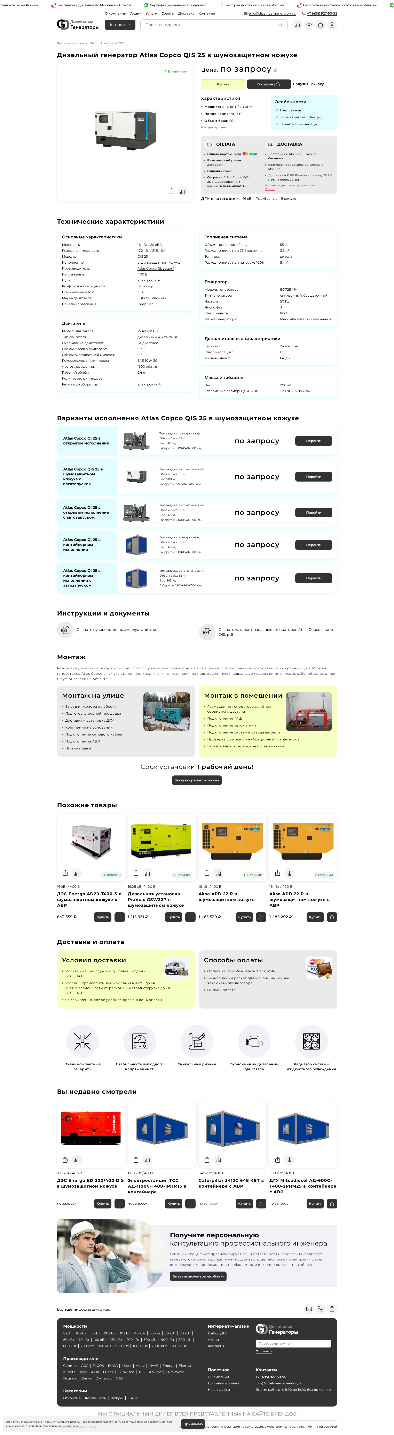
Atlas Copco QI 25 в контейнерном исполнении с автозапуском (82, 578)
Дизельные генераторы (72, 43)
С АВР (133, 1398)
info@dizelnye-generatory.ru (272, 13)
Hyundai (70, 1378)
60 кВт (170, 1333)
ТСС (142, 1372)
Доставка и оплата (223, 1383)
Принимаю (193, 1424)
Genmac (70, 1366)
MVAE (153, 1366)
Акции (136, 13)
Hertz (140, 1366)
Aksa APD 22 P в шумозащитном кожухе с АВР (299, 899)
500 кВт (185, 1340)
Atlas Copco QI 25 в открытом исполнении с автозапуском (86, 512)
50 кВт (155, 1333)
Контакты (206, 13)
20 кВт (109, 1333)
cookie (10, 1425)
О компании (115, 13)
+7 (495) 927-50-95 (322, 13)
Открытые (72, 1398)
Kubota (69, 1372)
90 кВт (83, 1340)
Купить (223, 84)
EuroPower (175, 1372)
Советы (167, 13)
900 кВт (122, 1346)
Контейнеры (96, 1398)
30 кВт (124, 1333)
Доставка (186, 13)
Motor (127, 1366)
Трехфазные (266, 199)
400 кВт (167, 1340)
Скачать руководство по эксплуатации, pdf (118, 629)
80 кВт (68, 1340)
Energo (169, 1366)
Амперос (104, 1378)
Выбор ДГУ (217, 1333)
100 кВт (100, 1340)
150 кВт (116, 1340)
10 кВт (81, 1333)
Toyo (83, 1372)
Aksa (95, 1372)
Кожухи (117, 1398)
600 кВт (70, 1346)
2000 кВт (159, 1346)
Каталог (118, 25)
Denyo (86, 1378)
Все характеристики (214, 127)
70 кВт (185, 1333)
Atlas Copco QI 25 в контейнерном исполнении (82, 544)
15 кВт (95, 1333)
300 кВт (150, 1340)
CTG (119, 1378)
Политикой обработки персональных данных (48, 1425)
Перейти (313, 441)
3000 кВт (179, 1346)
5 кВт (67, 1333)
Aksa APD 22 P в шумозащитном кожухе (227, 896)
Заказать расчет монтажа (197, 780)
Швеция (315, 117)
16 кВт (94, 43)
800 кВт (104, 1346)
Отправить (264, 1351)
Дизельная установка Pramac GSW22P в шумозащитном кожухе (156, 899)
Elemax (185, 1366)
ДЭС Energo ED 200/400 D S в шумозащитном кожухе (90, 1183)
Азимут (155, 1372)
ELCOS (98, 1366)
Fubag (108, 1372)
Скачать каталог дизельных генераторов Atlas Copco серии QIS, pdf (276, 632)
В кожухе (288, 199)
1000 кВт (140, 1346)
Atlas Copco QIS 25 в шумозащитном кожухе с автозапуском (83, 476)
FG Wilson (126, 1372)
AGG (84, 1366)
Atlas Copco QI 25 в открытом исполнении (86, 440)
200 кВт (133, 1340)
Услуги (151, 13)
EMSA (113, 1366)
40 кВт (139, 1333)
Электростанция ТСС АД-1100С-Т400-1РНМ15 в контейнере (157, 1186)
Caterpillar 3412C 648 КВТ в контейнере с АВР (231, 1183)
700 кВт (87, 1346)
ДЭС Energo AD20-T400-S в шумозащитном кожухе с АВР (89, 899)
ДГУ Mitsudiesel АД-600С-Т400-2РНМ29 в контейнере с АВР (303, 1186)
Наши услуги (219, 1390)
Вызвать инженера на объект (198, 1276)
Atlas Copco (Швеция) (155, 268)
